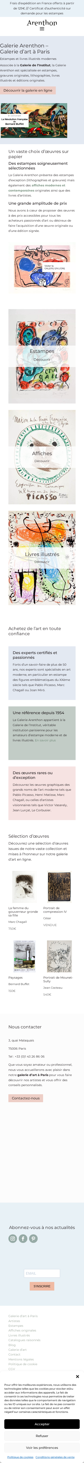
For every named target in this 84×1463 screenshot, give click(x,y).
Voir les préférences (42, 1448)
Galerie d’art (17, 1350)
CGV (11, 1369)
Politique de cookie (22, 1364)
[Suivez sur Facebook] (23, 1238)
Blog (12, 1345)
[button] (77, 1376)
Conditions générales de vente (55, 1457)
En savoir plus (45, 740)
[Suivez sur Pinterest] (33, 1238)
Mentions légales (21, 1359)
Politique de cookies (20, 1457)
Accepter (42, 1424)
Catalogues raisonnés (24, 1340)
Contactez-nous (26, 1098)
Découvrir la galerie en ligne (27, 90)
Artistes (14, 1321)
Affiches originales (22, 1330)
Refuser (42, 1436)
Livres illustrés (19, 1335)
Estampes (15, 1326)
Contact (14, 1354)
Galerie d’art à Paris (23, 1316)
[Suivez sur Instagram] (12, 1238)
